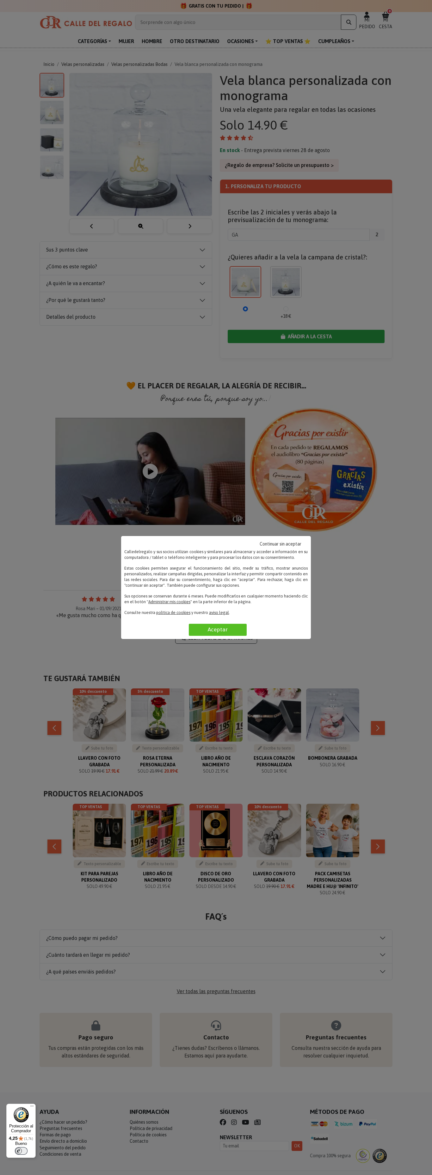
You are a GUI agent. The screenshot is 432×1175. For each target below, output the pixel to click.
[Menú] (32, 1107)
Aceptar (218, 629)
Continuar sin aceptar (280, 543)
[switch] (21, 1151)
